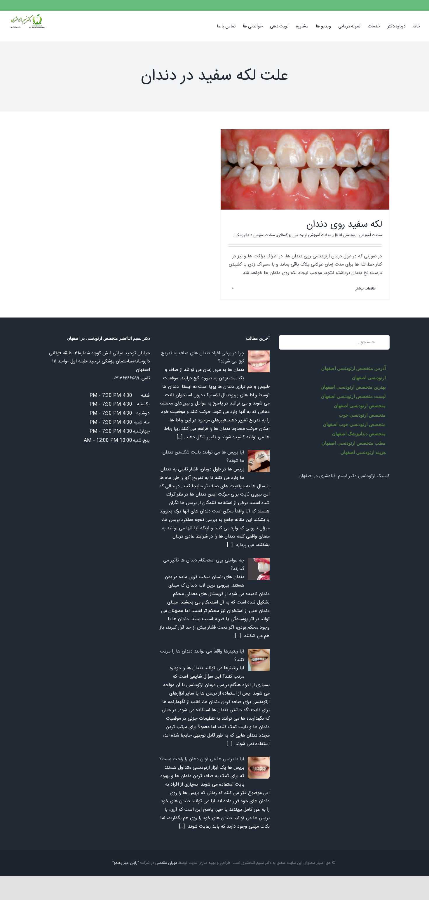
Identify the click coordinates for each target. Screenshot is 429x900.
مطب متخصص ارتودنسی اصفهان (353, 442)
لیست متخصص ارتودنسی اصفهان (353, 396)
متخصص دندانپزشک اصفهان (359, 433)
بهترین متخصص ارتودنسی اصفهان (353, 386)
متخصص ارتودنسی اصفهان (360, 405)
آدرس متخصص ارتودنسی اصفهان (353, 368)
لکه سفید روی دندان (344, 224)
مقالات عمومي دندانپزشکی (254, 235)
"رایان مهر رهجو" (125, 863)
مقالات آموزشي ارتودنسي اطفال (357, 235)
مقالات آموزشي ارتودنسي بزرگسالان (304, 235)
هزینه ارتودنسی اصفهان (363, 452)
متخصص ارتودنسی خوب (362, 414)
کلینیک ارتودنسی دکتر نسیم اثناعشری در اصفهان (344, 476)
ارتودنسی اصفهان (369, 377)
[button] (208, 26)
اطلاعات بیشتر (366, 288)
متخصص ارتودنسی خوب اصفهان (354, 424)
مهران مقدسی (166, 863)
